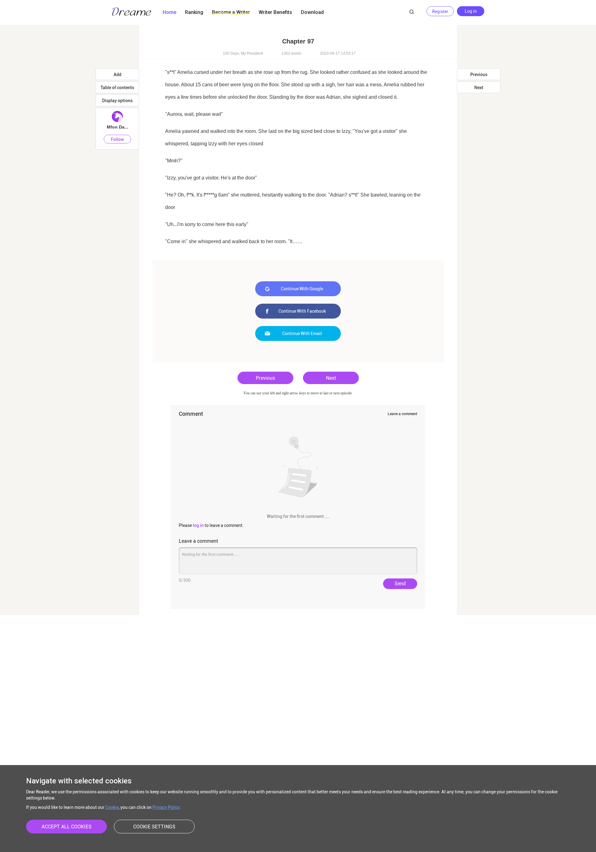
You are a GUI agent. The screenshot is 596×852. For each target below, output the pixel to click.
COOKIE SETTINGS (154, 827)
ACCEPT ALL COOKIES (67, 827)
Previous (265, 378)
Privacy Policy (166, 807)
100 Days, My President (243, 53)
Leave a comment (402, 414)
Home (169, 12)
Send (400, 584)
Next (331, 378)
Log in (471, 11)
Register (440, 11)
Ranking (194, 12)
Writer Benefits (275, 12)
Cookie (112, 807)
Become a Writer (231, 12)
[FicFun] (131, 12)
